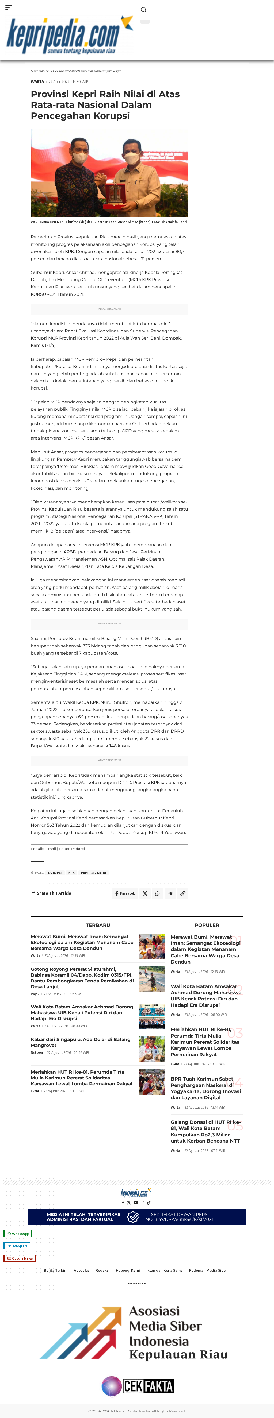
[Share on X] (145, 893)
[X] (128, 1202)
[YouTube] (135, 1202)
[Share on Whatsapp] (157, 893)
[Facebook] (122, 1202)
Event (35, 1091)
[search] (204, 9)
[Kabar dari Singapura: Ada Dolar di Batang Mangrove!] (152, 1049)
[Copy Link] (182, 893)
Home (33, 70)
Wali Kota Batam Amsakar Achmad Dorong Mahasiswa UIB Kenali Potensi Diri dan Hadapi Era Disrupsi (82, 1012)
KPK (71, 872)
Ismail (50, 848)
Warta (41, 70)
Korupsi (55, 872)
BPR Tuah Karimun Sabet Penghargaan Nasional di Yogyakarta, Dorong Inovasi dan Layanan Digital (206, 1088)
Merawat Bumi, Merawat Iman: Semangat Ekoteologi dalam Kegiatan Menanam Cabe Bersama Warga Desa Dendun (82, 942)
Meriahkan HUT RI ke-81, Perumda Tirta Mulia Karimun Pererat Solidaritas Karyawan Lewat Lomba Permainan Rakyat (82, 1077)
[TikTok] (149, 1202)
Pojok (35, 994)
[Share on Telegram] (170, 893)
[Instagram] (142, 1202)
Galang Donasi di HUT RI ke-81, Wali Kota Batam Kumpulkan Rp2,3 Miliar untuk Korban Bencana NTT (206, 1131)
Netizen (37, 1052)
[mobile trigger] (9, 7)
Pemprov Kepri (93, 872)
